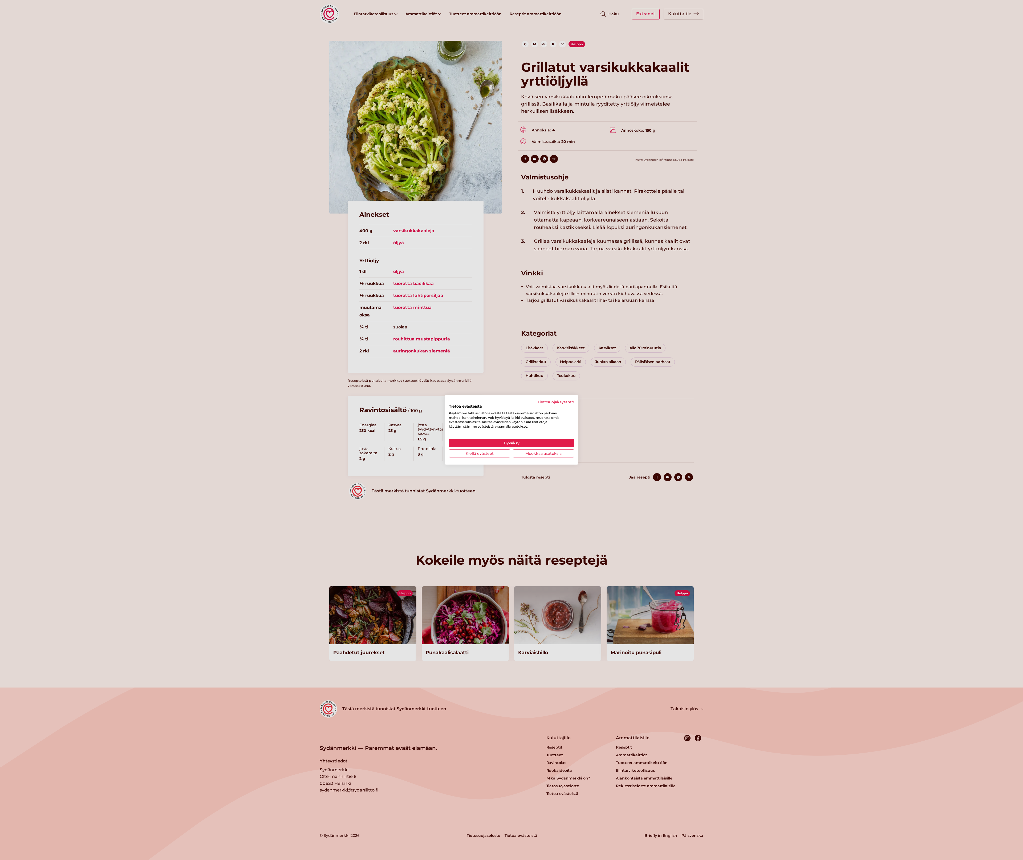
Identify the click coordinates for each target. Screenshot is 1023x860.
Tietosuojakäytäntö (556, 402)
